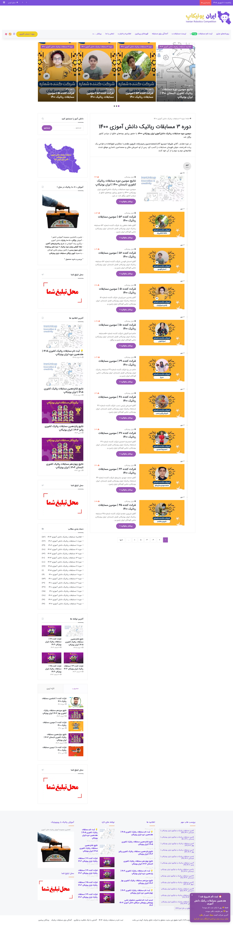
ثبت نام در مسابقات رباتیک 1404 (111, 920)
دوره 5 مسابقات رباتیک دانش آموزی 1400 (65, 587)
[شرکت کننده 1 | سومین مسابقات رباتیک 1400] (75, 726)
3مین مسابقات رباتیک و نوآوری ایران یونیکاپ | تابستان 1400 (177, 832)
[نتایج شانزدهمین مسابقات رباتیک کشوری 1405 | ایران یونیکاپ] (62, 374)
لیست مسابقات (179, 33)
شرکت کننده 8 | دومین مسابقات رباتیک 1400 (54, 749)
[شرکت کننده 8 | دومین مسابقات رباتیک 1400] (75, 751)
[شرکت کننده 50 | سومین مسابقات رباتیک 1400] (161, 332)
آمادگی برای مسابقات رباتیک (61, 920)
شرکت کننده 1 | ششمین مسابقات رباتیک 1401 (54, 700)
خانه (188, 119)
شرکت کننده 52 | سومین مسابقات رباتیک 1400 (100, 95)
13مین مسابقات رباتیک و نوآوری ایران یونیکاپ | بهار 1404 (177, 883)
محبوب (75, 688)
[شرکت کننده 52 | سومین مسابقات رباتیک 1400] (96, 72)
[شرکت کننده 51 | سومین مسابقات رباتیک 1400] (57, 72)
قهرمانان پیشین (141, 33)
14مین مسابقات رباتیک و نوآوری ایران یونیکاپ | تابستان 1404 (177, 890)
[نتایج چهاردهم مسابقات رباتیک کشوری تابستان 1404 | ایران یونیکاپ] (62, 449)
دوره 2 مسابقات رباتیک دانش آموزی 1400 (65, 574)
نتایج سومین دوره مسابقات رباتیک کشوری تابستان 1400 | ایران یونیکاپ (176, 93)
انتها (121, 540)
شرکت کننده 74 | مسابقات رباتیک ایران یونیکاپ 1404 (88, 896)
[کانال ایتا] (10, 34)
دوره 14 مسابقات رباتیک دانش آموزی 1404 (65, 558)
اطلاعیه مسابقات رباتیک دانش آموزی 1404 (175, 47)
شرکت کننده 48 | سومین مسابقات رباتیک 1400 (117, 399)
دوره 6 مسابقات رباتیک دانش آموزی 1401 (65, 591)
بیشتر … (98, 33)
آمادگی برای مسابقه (160, 33)
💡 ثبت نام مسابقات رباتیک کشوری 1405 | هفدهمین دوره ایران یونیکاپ (62, 352)
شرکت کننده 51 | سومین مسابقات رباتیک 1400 (61, 95)
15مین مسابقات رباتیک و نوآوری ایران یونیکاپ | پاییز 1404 (177, 896)
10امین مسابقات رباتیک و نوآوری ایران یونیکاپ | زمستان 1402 (177, 870)
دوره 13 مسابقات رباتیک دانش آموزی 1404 (65, 553)
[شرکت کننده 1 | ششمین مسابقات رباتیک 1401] (75, 702)
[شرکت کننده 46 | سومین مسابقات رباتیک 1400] (161, 477)
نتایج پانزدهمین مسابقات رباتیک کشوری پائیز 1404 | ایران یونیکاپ (64, 428)
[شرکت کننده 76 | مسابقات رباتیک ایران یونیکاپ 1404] (73, 657)
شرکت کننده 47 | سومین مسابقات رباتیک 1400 (117, 435)
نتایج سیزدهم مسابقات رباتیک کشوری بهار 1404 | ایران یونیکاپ (54, 712)
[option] (175, 72)
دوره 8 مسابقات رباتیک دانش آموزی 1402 (65, 599)
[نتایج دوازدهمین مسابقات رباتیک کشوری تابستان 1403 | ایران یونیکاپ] (75, 738)
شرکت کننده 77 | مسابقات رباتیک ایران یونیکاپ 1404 (53, 641)
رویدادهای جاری (222, 33)
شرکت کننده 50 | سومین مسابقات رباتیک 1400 (117, 327)
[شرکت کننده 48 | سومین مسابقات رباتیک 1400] (161, 404)
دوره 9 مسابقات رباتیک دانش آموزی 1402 (65, 603)
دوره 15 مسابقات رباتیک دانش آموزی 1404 (65, 562)
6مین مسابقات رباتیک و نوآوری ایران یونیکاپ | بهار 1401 (177, 845)
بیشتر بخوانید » (126, 201)
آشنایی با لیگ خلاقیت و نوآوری (85, 920)
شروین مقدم (130, 143)
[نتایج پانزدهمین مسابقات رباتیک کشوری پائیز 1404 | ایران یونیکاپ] (62, 411)
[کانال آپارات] (6, 34)
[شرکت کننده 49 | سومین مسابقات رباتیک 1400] (161, 368)
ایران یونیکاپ (129, 177)
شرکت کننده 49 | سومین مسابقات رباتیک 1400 (117, 363)
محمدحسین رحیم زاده (146, 143)
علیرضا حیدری (167, 143)
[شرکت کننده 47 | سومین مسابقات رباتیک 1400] (161, 441)
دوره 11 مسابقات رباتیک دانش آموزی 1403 (65, 545)
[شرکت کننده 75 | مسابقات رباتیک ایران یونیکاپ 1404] (51, 657)
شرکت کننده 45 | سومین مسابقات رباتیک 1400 (117, 507)
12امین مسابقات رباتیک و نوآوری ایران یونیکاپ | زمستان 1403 (177, 877)
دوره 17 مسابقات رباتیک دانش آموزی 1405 (65, 570)
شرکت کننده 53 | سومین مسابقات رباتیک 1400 (139, 95)
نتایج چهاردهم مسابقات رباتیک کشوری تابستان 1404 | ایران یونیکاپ (64, 465)
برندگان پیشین (43, 920)
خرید (74, 259)
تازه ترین (50, 688)
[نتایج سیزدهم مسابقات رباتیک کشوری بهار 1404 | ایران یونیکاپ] (75, 714)
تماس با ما (109, 33)
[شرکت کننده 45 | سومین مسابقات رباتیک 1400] (161, 513)
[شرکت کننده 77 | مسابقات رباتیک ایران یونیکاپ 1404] (51, 630)
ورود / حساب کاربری (27, 34)
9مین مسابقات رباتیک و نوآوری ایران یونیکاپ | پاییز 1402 (177, 864)
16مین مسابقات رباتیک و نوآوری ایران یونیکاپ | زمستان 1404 (177, 903)
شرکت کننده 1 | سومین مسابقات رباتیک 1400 (54, 724)
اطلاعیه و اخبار (125, 33)
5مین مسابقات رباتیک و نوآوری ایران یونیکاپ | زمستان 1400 (177, 838)
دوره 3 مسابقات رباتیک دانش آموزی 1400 (136, 47)
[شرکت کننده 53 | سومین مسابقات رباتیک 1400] (136, 72)
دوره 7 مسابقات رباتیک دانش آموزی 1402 (65, 595)
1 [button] (118, 106)
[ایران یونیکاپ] (208, 17)
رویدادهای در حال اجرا (185, 908)
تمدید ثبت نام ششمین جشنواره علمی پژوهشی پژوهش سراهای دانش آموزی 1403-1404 (165, 2)
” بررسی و (79, 259)
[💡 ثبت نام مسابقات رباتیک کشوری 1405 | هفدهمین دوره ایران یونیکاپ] (62, 336)
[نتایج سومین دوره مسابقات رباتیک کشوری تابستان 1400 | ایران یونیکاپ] (175, 72)
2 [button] (116, 106)
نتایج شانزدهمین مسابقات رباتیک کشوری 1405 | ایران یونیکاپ (63, 390)
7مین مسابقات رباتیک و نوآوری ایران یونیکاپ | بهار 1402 (177, 851)
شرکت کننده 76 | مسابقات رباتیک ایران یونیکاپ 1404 (73, 667)
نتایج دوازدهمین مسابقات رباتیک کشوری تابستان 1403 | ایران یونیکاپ (55, 737)
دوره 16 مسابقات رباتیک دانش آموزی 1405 (65, 566)
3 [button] (114, 106)
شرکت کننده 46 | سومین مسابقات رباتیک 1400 (117, 471)
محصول (69, 259)
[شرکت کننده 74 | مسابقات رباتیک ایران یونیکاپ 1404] (107, 898)
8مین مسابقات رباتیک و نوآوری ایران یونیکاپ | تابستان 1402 (177, 857)
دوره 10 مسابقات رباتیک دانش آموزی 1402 (65, 541)
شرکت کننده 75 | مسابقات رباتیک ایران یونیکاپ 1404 (53, 668)
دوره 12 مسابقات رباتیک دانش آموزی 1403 (65, 549)
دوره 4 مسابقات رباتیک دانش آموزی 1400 (65, 583)
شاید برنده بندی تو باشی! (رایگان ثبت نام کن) (211, 919)
